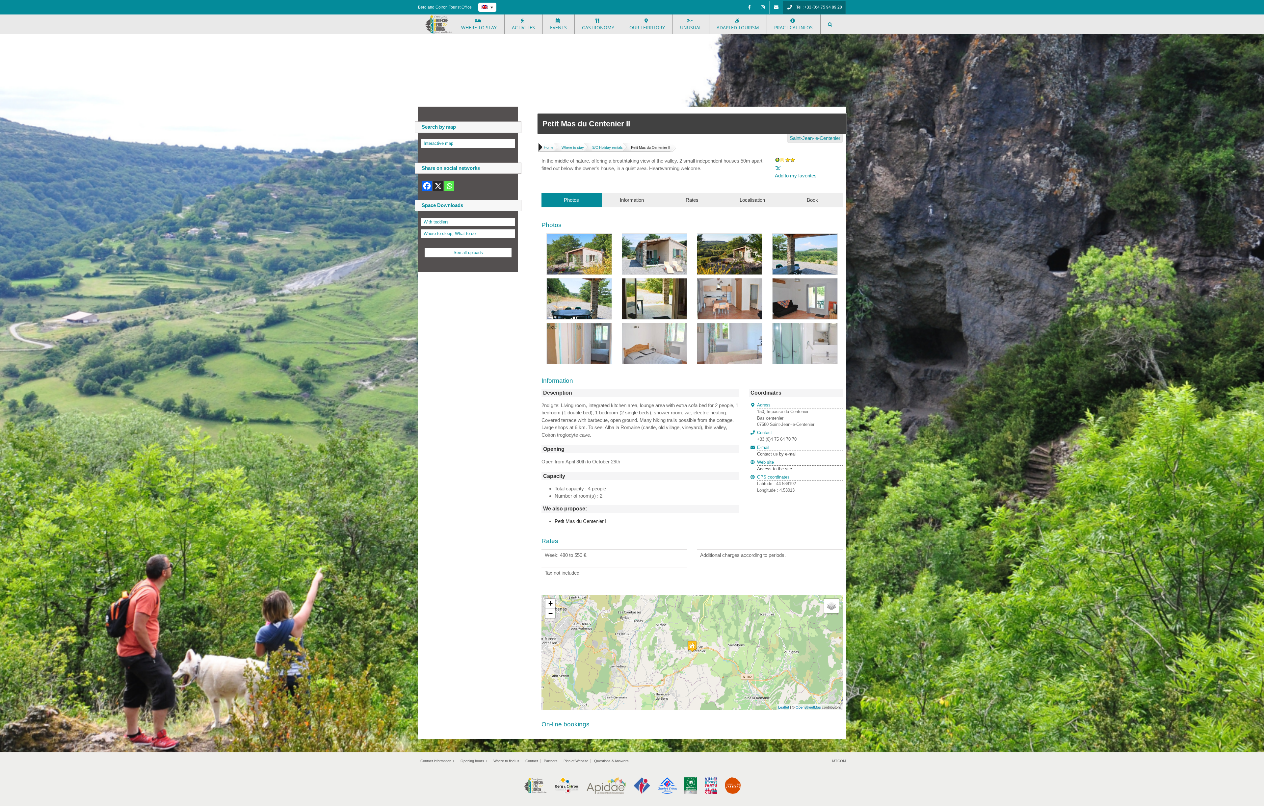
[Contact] (776, 7)
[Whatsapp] (449, 186)
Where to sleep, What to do (450, 233)
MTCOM (839, 761)
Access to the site (774, 468)
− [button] (550, 613)
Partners (551, 761)
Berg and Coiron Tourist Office (445, 7)
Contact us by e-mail (777, 451)
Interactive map (438, 143)
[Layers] (831, 606)
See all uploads (468, 252)
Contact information (437, 761)
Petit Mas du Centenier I (580, 521)
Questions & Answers (611, 761)
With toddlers (436, 222)
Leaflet (783, 707)
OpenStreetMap (808, 707)
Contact (531, 761)
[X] (438, 186)
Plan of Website (576, 761)
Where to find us (506, 761)
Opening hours (474, 761)
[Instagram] (762, 7)
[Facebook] (749, 7)
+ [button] (550, 603)
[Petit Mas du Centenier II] (579, 237)
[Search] (830, 24)
